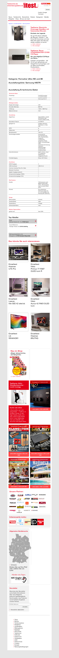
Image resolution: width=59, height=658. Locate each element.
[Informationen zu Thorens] (12, 511)
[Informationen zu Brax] (34, 495)
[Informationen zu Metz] (42, 503)
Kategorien (39, 17)
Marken (32, 17)
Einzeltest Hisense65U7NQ (35, 335)
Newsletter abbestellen (17, 610)
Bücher (17, 621)
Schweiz (14, 565)
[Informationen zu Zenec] (34, 511)
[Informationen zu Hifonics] (20, 503)
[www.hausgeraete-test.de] (20, 526)
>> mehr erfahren (16, 376)
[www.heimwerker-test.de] (27, 526)
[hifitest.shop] (40, 526)
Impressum (18, 636)
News (10, 17)
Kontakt (17, 645)
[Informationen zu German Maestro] (34, 499)
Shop (17, 19)
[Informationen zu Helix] (12, 503)
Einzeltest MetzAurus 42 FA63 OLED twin (40, 302)
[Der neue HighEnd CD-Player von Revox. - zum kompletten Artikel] (20, 61)
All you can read (25, 19)
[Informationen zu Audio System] (20, 495)
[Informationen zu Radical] (34, 507)
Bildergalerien (19, 628)
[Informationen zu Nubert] (20, 507)
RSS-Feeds (18, 631)
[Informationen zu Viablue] (19, 511)
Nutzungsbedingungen (21, 647)
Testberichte (17, 17)
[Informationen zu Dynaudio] (42, 495)
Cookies (17, 643)
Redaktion (18, 625)
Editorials (17, 635)
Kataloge (17, 630)
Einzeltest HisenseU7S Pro (13, 266)
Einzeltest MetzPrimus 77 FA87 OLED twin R (37, 267)
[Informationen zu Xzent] (27, 511)
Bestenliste (25, 17)
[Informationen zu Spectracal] (42, 507)
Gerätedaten (18, 626)
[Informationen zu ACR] (12, 495)
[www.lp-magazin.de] (34, 526)
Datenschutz (18, 642)
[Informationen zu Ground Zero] (41, 499)
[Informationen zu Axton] (28, 495)
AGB (16, 640)
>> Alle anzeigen (35, 45)
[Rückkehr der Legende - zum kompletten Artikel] (20, 37)
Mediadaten (18, 638)
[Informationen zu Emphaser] (12, 499)
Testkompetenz (19, 623)
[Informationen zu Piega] (28, 507)
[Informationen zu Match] (34, 503)
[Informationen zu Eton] (27, 499)
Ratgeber (11, 19)
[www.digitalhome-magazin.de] (12, 526)
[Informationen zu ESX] (19, 499)
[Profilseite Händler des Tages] (18, 583)
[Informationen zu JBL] (27, 503)
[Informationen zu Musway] (12, 507)
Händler (46, 17)
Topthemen (18, 633)
